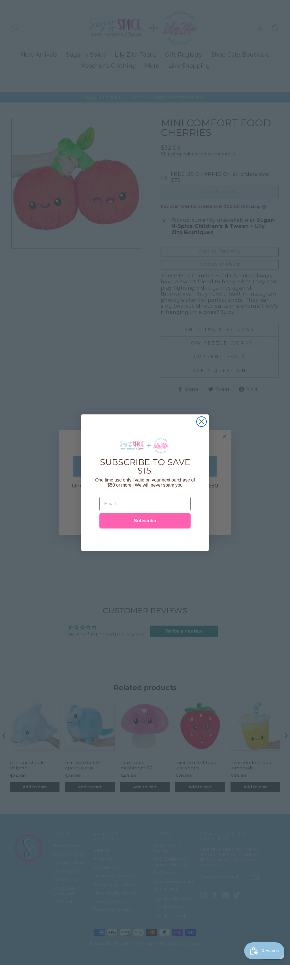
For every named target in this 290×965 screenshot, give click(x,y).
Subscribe (145, 520)
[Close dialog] (201, 422)
